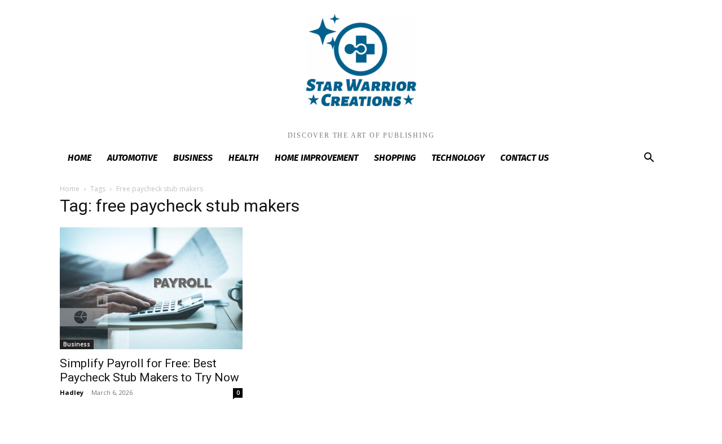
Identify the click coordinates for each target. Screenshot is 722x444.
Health (243, 157)
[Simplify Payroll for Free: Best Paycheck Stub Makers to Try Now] (151, 288)
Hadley (71, 392)
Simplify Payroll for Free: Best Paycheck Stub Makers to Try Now (149, 370)
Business (193, 157)
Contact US (524, 157)
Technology (458, 157)
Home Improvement (316, 157)
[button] (648, 158)
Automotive (132, 157)
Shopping (395, 157)
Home (79, 157)
